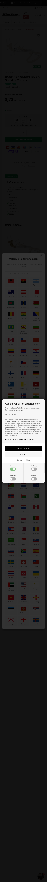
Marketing (34, 466)
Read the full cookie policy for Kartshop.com (19, 439)
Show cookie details (23, 460)
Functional (13, 475)
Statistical (34, 475)
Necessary (13, 466)
